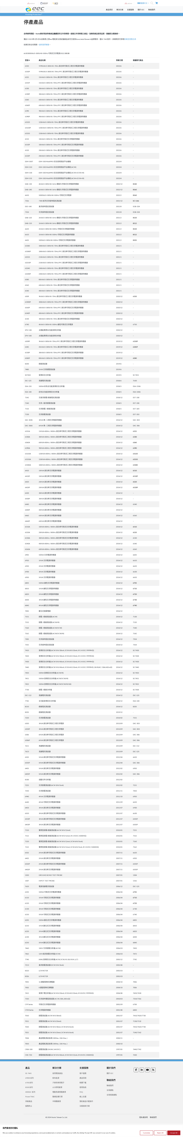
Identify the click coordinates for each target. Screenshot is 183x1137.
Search (152, 3)
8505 (135, 240)
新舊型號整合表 (130, 39)
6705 (135, 583)
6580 (135, 358)
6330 (135, 437)
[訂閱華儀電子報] (153, 1070)
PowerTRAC (30, 1097)
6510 (135, 470)
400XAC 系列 (30, 1092)
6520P (135, 487)
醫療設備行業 (57, 1097)
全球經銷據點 (112, 1095)
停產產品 (28, 1101)
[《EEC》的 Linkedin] (141, 1070)
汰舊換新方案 (85, 1106)
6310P (135, 341)
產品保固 (83, 1078)
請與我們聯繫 (44, 45)
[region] (91, 1131)
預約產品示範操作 (86, 1101)
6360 (135, 442)
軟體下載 (83, 1083)
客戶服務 (83, 1073)
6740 (135, 605)
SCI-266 (136, 201)
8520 (135, 218)
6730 (135, 600)
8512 (135, 223)
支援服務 (130, 10)
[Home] (35, 9)
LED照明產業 (57, 1087)
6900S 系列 (29, 1078)
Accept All (173, 1133)
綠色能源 (55, 1078)
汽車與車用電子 (58, 1083)
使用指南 (83, 1087)
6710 (135, 588)
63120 (135, 454)
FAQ (81, 1092)
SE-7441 (28, 1073)
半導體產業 (56, 1101)
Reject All (160, 1133)
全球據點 (110, 1090)
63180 (135, 465)
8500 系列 (29, 1087)
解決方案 (119, 10)
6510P (135, 476)
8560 (135, 190)
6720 (135, 594)
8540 (135, 184)
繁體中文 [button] (143, 3)
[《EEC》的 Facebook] (136, 1070)
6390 (135, 448)
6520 (135, 482)
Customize (146, 1133)
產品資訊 (109, 10)
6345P (135, 347)
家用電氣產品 (57, 1073)
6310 (135, 296)
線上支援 (83, 1097)
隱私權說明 (143, 1117)
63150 (135, 459)
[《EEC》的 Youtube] (147, 1070)
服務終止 (28, 1106)
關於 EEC (141, 10)
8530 (67, 53)
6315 (135, 431)
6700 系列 (29, 1083)
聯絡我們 (151, 10)
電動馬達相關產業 (59, 1092)
